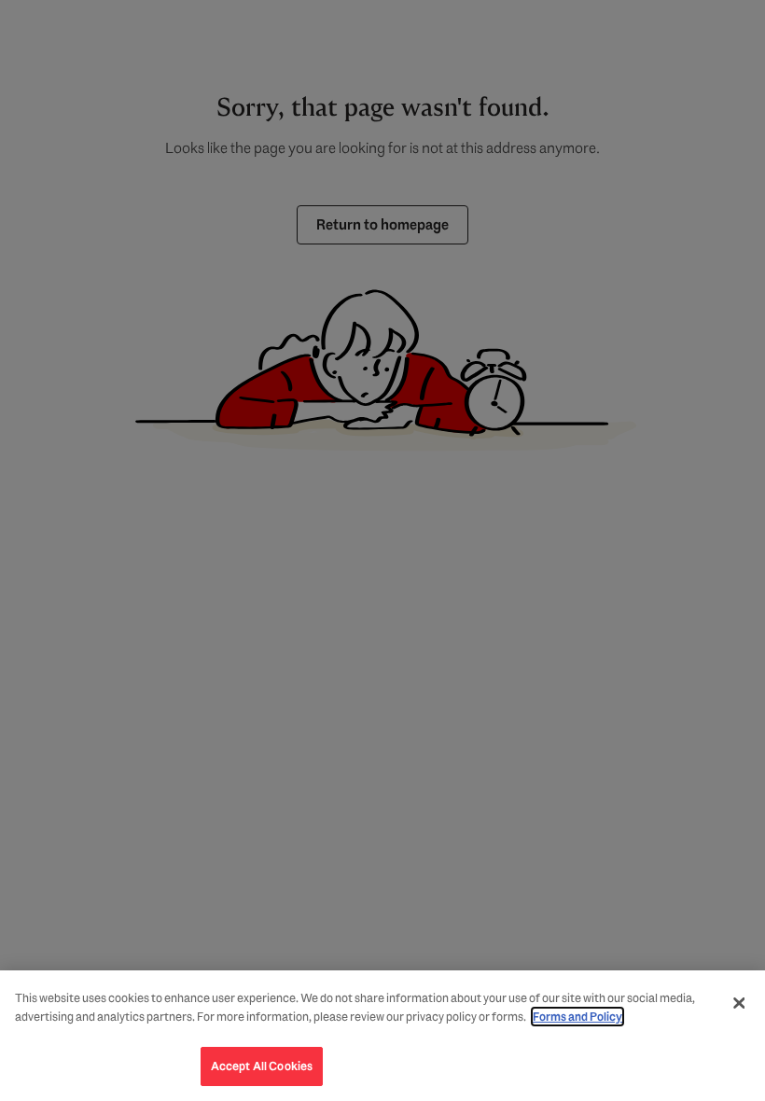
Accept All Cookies (262, 1066)
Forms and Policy (577, 1016)
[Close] (738, 1003)
